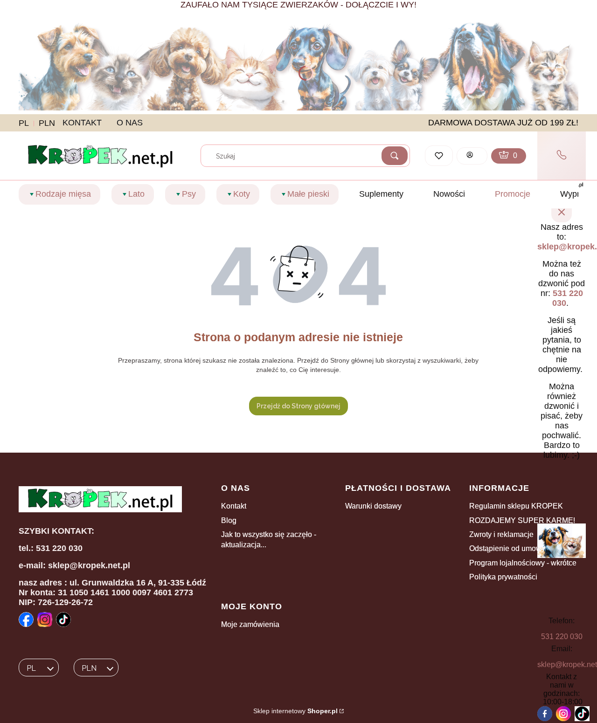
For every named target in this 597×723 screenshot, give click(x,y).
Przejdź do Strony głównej (298, 406)
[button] (395, 155)
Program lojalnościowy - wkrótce (522, 563)
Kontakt (233, 506)
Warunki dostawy (373, 506)
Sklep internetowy (295, 711)
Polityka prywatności (503, 577)
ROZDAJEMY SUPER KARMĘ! (522, 520)
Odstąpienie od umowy (507, 548)
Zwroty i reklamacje (501, 534)
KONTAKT (82, 122)
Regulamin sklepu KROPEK (516, 506)
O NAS (130, 122)
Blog (228, 520)
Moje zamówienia (250, 624)
